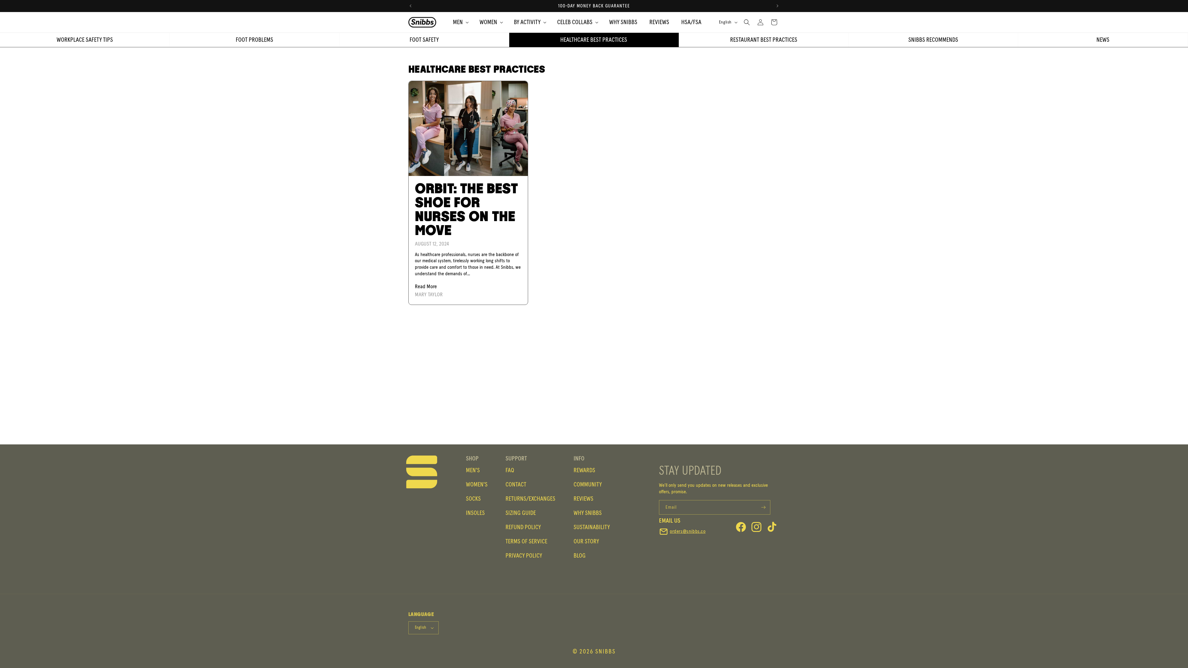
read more (426, 286)
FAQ (510, 470)
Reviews (583, 499)
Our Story (586, 541)
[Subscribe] (763, 507)
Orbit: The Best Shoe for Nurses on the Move (466, 210)
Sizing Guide (521, 513)
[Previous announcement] (410, 6)
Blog (580, 556)
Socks (473, 499)
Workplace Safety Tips (85, 40)
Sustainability (592, 527)
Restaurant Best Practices (763, 40)
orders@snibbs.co (688, 531)
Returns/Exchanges (530, 499)
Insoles (475, 513)
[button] (458, 22)
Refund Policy (523, 527)
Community (588, 485)
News (1102, 40)
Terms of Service (526, 541)
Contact (516, 485)
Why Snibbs (588, 513)
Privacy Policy (524, 556)
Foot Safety (424, 40)
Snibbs (605, 652)
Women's (477, 485)
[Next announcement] (777, 6)
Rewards (584, 470)
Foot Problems (254, 40)
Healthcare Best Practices (593, 40)
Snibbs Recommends (933, 40)
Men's (473, 470)
